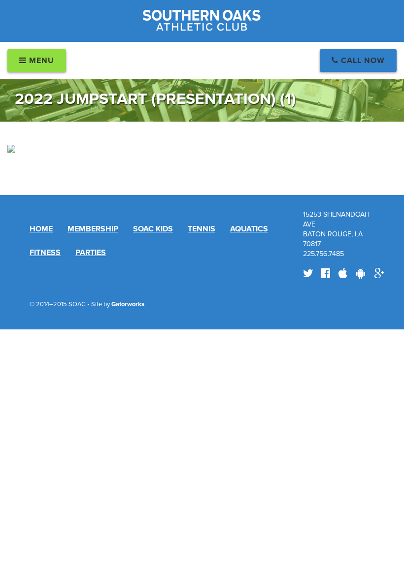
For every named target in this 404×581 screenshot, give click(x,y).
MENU (40, 60)
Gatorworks (127, 304)
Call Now (361, 60)
